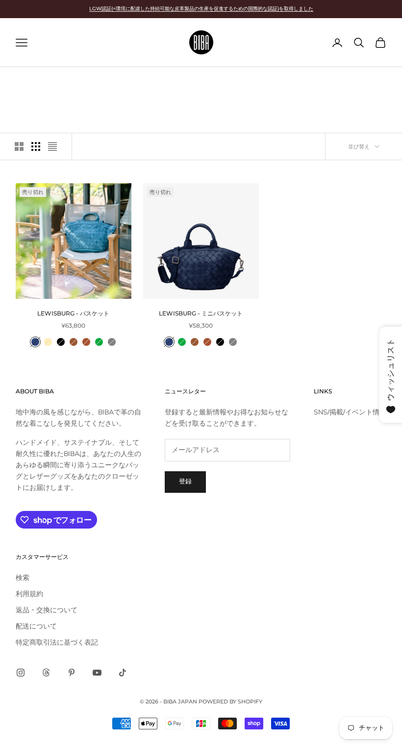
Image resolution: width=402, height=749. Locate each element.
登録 (185, 481)
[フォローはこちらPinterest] (71, 672)
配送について (36, 626)
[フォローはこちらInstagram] (20, 672)
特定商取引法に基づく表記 (57, 642)
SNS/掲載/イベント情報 (350, 412)
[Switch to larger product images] (19, 146)
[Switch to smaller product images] (35, 146)
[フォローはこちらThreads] (46, 672)
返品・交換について (46, 610)
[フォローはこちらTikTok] (122, 672)
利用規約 (29, 594)
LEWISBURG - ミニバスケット (201, 313)
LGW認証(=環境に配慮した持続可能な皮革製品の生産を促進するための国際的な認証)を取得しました (201, 8)
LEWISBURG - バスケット (73, 313)
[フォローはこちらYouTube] (97, 672)
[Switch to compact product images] (52, 146)
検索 (22, 577)
